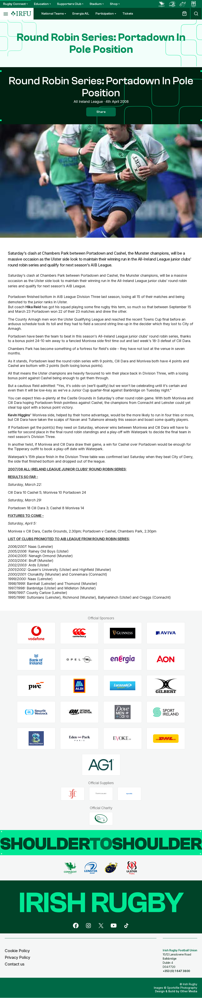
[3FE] (72, 794)
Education (41, 4)
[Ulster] (193, 4)
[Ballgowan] (36, 738)
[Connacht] (161, 4)
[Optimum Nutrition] (79, 712)
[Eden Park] (79, 738)
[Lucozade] (122, 686)
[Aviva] (166, 633)
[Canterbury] (79, 633)
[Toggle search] (196, 13)
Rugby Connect (14, 4)
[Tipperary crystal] (101, 794)
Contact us (14, 964)
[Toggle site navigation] (5, 14)
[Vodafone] (36, 633)
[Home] (21, 13)
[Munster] (183, 4)
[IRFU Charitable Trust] (101, 818)
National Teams (52, 13)
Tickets (128, 13)
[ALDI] (79, 686)
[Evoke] (122, 738)
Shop (114, 4)
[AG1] (101, 765)
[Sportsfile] (129, 794)
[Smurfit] (36, 712)
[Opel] (79, 659)
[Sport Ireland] (166, 712)
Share (101, 112)
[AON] (166, 659)
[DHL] (166, 738)
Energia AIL (80, 13)
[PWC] (36, 686)
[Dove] (122, 712)
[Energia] (122, 659)
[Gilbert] (166, 686)
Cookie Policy (17, 950)
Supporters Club (69, 4)
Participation (104, 13)
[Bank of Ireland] (36, 659)
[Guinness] (122, 633)
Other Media (188, 991)
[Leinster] (172, 4)
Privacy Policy (17, 957)
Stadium (96, 4)
